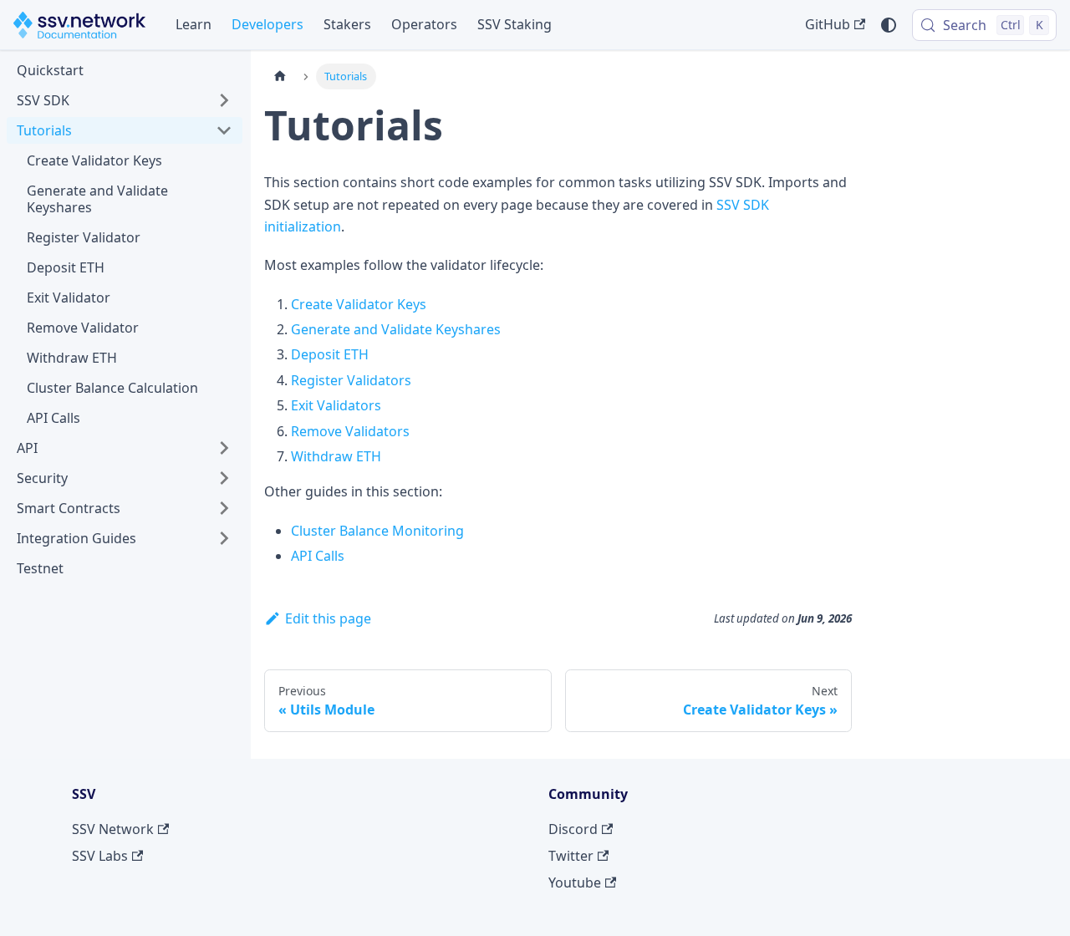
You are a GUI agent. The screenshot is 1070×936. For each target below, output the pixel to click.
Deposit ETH (330, 354)
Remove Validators (350, 431)
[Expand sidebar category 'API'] (224, 448)
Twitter (571, 856)
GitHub (827, 24)
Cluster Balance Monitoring (377, 530)
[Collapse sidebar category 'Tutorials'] (224, 130)
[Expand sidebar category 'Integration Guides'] (224, 538)
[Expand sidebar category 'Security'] (224, 478)
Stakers (347, 24)
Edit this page (328, 618)
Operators (424, 24)
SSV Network (113, 829)
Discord (573, 829)
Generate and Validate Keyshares (396, 329)
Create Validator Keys (358, 304)
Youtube (574, 882)
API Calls (317, 556)
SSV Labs (100, 856)
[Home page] (280, 76)
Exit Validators (336, 405)
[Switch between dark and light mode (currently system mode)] (888, 25)
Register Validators (351, 380)
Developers (267, 24)
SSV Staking (514, 24)
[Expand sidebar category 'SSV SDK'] (224, 100)
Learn (193, 24)
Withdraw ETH (336, 456)
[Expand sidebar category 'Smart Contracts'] (224, 508)
